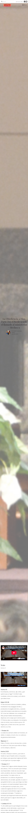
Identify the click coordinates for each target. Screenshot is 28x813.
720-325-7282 (19, 1)
